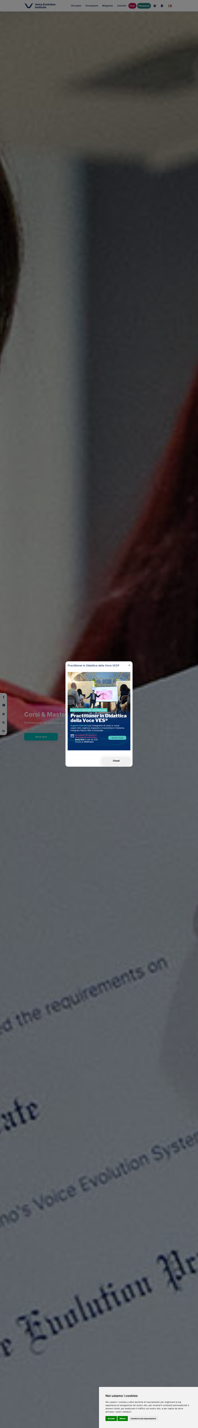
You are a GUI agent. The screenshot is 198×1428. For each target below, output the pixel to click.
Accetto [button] (111, 1418)
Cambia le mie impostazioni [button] (143, 1418)
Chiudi (116, 760)
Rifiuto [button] (123, 1418)
